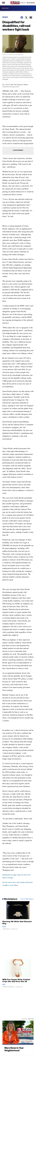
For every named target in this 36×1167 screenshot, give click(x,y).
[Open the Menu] (3, 3)
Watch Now (30, 2)
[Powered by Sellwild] (31, 1018)
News (5, 17)
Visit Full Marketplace (27, 899)
